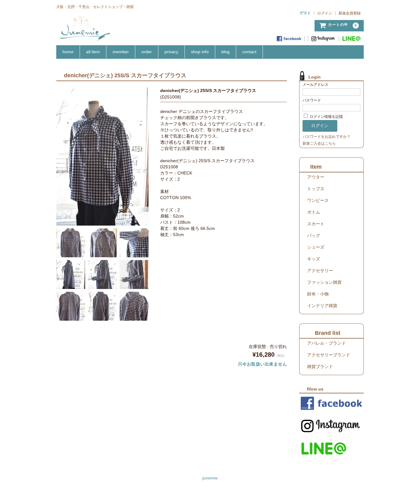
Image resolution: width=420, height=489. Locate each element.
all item (93, 51)
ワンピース (318, 200)
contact (249, 51)
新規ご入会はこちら (319, 143)
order (146, 51)
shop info (200, 51)
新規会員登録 (350, 13)
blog (225, 51)
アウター (315, 176)
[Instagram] (323, 38)
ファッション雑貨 (324, 282)
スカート (315, 223)
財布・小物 (318, 293)
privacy (171, 51)
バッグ (313, 235)
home (67, 51)
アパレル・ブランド (326, 343)
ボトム (313, 212)
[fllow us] (331, 403)
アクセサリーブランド (328, 354)
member (121, 51)
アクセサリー (320, 270)
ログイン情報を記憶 (326, 116)
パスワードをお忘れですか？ (327, 136)
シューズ (315, 247)
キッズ (313, 258)
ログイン (324, 13)
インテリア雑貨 (322, 305)
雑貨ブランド (320, 366)
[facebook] (289, 38)
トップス (315, 188)
